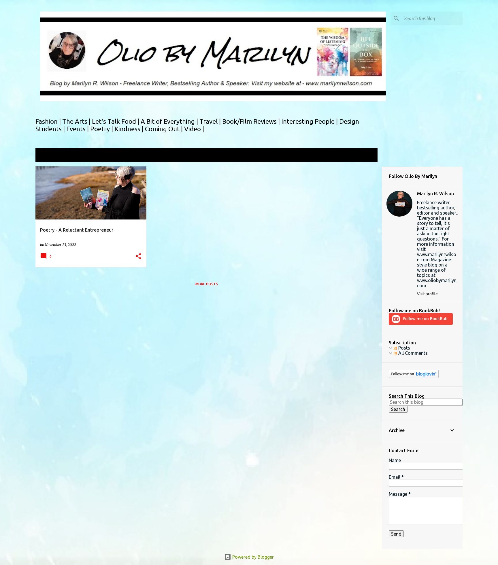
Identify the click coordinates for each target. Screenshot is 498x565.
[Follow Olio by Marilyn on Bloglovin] (414, 376)
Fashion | (48, 121)
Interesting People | (310, 121)
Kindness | (129, 128)
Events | (78, 128)
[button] (138, 256)
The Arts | (77, 121)
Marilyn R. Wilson (435, 193)
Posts (403, 347)
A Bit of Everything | (170, 121)
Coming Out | (164, 128)
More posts (206, 284)
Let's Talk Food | (116, 121)
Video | (194, 128)
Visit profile (427, 294)
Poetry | (102, 128)
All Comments (412, 353)
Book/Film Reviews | (251, 121)
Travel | (210, 121)
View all (365, 155)
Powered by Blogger (252, 557)
